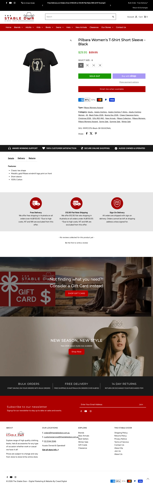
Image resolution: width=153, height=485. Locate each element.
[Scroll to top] (148, 478)
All (87, 115)
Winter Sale (126, 122)
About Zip (118, 448)
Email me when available (112, 89)
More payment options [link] (129, 82)
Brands (17, 27)
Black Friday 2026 (96, 115)
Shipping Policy (121, 433)
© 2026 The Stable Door (16, 481)
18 (100, 65)
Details (11, 158)
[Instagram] (14, 3)
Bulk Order (132, 3)
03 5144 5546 (50, 441)
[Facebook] (6, 3)
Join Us (117, 451)
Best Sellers (83, 439)
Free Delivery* (142, 3)
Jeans (58, 27)
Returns (32, 158)
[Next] (110, 5)
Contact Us (121, 27)
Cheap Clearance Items (129, 115)
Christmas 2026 (84, 118)
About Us (118, 454)
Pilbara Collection (124, 118)
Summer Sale (115, 122)
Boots (48, 27)
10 (87, 65)
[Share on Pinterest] (96, 134)
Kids (38, 27)
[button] (76, 242)
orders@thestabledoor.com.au (57, 433)
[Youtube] (10, 3)
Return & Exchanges (140, 8)
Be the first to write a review (76, 243)
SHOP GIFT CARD (76, 293)
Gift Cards (82, 445)
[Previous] (42, 5)
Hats (68, 27)
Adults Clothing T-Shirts (118, 112)
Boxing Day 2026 (112, 115)
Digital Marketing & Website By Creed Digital (48, 481)
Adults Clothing (100, 112)
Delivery (21, 158)
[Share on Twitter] (91, 134)
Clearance (94, 27)
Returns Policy (120, 436)
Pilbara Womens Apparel (93, 108)
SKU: (80, 128)
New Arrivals (81, 27)
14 (94, 65)
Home (8, 27)
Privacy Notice (120, 439)
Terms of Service (121, 442)
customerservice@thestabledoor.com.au (61, 437)
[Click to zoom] (71, 40)
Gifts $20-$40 (98, 118)
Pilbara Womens (139, 118)
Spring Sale (104, 122)
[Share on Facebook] (86, 134)
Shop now (77, 352)
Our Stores (106, 27)
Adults (28, 27)
